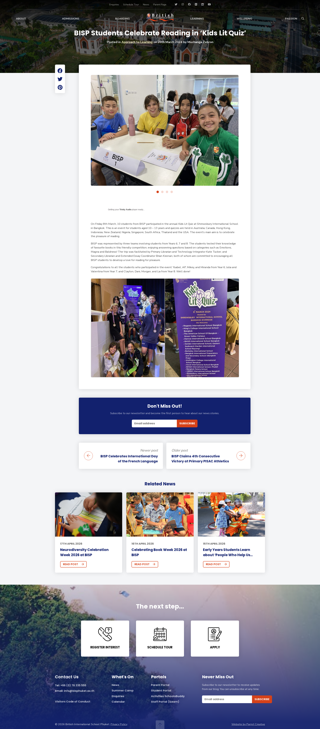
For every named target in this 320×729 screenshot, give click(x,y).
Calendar (118, 702)
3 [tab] (167, 192)
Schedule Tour (131, 4)
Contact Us (66, 677)
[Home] (160, 19)
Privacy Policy (118, 724)
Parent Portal (160, 685)
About (21, 19)
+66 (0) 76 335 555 (73, 685)
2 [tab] (162, 192)
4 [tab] (171, 192)
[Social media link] (176, 5)
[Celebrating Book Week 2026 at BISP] (160, 514)
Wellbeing (244, 19)
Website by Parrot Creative (248, 724)
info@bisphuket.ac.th (79, 691)
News (146, 4)
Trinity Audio (125, 209)
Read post (70, 564)
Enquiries (114, 4)
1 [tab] (157, 192)
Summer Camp (123, 690)
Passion (291, 19)
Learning (197, 19)
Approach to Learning (137, 42)
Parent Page (159, 4)
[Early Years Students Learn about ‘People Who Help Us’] (231, 514)
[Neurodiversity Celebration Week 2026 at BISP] (88, 514)
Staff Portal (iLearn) (165, 702)
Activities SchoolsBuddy (168, 696)
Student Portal (161, 690)
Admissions (70, 19)
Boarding (122, 19)
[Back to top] (160, 724)
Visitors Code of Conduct (72, 701)
